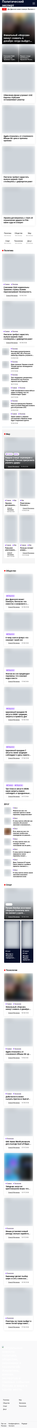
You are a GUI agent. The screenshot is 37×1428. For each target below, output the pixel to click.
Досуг (5, 1409)
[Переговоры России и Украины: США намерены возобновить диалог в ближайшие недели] (27, 484)
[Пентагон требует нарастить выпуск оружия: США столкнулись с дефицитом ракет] (18, 160)
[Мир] (29, 234)
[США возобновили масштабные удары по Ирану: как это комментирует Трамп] (5, 390)
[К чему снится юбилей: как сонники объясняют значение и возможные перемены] (7, 821)
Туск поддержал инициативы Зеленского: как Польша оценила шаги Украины (21, 379)
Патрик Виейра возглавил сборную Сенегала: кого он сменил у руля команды (18, 910)
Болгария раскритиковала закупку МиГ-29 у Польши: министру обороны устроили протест (21, 353)
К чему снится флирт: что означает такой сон (17, 638)
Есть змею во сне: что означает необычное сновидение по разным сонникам (21, 833)
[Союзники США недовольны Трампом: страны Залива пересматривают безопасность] (10, 53)
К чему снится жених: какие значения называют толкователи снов (23, 874)
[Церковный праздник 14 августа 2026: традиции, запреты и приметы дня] (18, 696)
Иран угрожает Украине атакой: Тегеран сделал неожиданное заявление (22, 366)
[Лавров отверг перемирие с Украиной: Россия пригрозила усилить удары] (27, 53)
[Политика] (7, 234)
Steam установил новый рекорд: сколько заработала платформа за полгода (18, 1232)
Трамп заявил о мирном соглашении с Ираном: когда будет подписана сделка (21, 418)
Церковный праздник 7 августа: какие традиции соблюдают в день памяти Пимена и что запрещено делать (17, 752)
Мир (20, 1400)
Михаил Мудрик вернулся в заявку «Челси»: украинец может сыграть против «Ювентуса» (27, 958)
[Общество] (18, 234)
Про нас (3, 1423)
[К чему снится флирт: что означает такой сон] (18, 621)
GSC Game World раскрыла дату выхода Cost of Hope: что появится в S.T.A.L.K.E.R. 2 (18, 1142)
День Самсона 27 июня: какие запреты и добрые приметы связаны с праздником (22, 864)
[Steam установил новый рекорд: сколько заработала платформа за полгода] (18, 1212)
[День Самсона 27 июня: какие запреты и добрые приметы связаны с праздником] (7, 862)
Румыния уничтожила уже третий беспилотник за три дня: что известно (10, 549)
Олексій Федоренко (12, 295)
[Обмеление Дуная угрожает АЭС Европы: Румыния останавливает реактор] (18, 78)
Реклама (3, 1426)
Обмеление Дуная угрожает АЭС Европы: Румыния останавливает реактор (18, 97)
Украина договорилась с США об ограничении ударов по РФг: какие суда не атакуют (18, 220)
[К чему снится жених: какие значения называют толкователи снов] (7, 873)
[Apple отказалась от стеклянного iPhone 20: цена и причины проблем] (18, 119)
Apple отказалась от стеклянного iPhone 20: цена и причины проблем (18, 138)
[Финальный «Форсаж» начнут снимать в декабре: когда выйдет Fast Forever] (18, 28)
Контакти (11, 1426)
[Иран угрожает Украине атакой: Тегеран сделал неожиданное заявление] (5, 364)
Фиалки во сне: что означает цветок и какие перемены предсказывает (22, 812)
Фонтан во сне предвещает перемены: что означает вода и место (18, 676)
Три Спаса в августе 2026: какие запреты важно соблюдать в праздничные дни (17, 791)
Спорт (5, 1406)
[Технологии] (18, 241)
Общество (6, 1403)
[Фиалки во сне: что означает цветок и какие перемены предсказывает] (7, 810)
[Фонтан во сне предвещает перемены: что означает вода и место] (18, 657)
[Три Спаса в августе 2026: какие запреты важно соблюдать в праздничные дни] (18, 772)
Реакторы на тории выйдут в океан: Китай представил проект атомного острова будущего (18, 1322)
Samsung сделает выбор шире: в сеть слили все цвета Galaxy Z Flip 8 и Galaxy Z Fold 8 (17, 1277)
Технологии (22, 1406)
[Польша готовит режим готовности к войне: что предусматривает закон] (27, 529)
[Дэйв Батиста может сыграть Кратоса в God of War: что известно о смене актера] (18, 1077)
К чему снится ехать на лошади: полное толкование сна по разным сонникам (23, 843)
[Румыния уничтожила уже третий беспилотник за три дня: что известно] (11, 529)
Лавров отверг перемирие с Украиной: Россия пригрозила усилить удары (26, 57)
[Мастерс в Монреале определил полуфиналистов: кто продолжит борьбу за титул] (12, 934)
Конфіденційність (14, 1423)
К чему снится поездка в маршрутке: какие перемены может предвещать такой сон (22, 854)
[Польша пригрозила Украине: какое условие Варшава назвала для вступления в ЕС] (5, 403)
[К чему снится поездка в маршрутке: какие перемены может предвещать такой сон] (7, 852)
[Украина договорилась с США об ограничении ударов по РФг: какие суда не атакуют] (18, 201)
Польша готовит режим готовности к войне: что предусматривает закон (27, 549)
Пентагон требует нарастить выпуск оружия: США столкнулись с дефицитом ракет (18, 179)
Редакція (24, 1423)
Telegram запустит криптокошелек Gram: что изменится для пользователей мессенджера (17, 1187)
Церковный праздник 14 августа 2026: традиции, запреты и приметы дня (16, 714)
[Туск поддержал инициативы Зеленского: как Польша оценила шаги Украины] (5, 377)
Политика (6, 1400)
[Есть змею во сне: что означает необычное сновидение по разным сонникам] (7, 831)
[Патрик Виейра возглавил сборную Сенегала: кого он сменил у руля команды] (18, 903)
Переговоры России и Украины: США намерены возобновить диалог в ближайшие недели (26, 504)
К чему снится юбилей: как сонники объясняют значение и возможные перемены (22, 823)
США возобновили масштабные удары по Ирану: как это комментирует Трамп (22, 392)
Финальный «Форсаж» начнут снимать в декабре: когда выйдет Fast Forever (17, 38)
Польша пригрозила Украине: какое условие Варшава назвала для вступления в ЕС (23, 405)
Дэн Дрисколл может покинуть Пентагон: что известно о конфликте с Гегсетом (16, 601)
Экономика (22, 1403)
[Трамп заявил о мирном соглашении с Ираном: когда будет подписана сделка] (5, 416)
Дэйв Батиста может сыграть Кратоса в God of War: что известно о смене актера (17, 1098)
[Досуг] (29, 241)
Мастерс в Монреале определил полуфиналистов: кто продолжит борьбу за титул (12, 956)
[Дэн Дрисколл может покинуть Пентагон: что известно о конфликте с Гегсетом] (18, 583)
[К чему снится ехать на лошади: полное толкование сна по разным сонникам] (7, 842)
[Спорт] (7, 241)
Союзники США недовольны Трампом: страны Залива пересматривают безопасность (10, 57)
